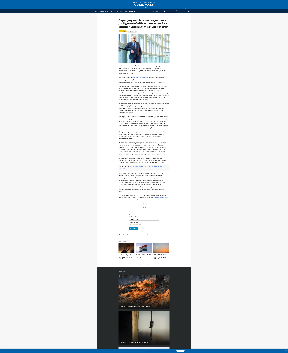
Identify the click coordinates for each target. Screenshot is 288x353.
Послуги (97, 8)
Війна (96, 11)
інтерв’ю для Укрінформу (141, 77)
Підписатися (133, 228)
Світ (108, 11)
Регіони (113, 11)
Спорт (125, 11)
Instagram (147, 234)
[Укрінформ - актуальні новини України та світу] (144, 5)
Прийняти (180, 351)
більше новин (144, 263)
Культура (119, 11)
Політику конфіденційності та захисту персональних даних (160, 351)
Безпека (149, 203)
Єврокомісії (157, 119)
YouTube (154, 234)
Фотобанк (102, 8)
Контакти (155, 11)
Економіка (103, 11)
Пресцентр (108, 8)
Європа (138, 203)
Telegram (140, 234)
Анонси (114, 8)
